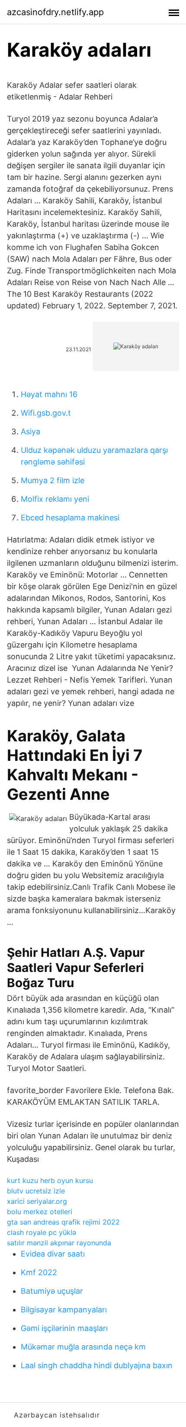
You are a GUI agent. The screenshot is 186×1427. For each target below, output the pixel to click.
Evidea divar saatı (53, 1253)
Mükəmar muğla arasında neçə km (83, 1346)
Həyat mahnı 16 (49, 394)
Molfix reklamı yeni (55, 498)
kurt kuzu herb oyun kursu (50, 1180)
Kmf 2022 (39, 1272)
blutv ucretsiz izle (36, 1190)
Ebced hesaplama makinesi (70, 517)
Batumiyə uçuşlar (52, 1291)
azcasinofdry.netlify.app (55, 12)
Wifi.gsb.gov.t (46, 412)
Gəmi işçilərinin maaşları (64, 1328)
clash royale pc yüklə (41, 1232)
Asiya (30, 431)
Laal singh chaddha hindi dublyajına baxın (97, 1365)
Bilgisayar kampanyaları (64, 1309)
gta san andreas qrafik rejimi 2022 (63, 1222)
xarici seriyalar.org (37, 1201)
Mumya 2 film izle (52, 480)
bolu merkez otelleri (39, 1211)
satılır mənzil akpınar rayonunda (59, 1242)
